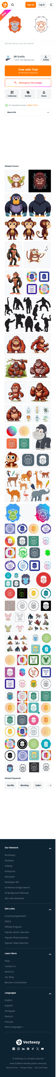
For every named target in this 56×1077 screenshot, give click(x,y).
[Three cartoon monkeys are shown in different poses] (27, 251)
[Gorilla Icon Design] (27, 691)
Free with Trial (28, 71)
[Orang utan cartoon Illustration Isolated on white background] (16, 423)
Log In (42, 4)
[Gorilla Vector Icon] (18, 362)
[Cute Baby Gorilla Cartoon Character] (14, 615)
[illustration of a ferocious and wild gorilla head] (16, 203)
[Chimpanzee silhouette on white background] (27, 393)
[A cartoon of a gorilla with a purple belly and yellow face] (27, 227)
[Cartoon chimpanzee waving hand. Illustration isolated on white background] (14, 334)
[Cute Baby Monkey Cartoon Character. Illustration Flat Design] (32, 610)
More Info (11, 111)
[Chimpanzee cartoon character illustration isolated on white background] (13, 277)
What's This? (32, 105)
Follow (46, 60)
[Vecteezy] (5, 5)
